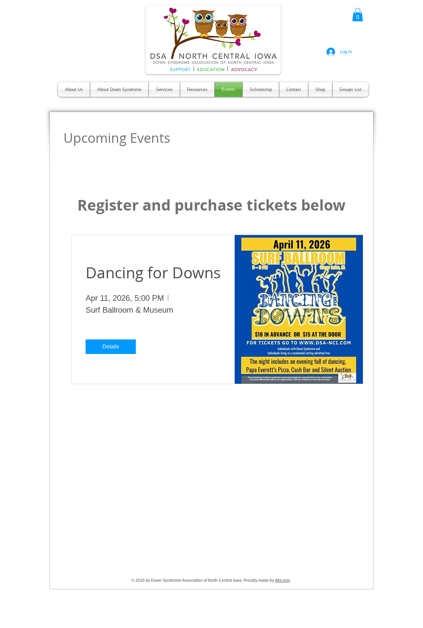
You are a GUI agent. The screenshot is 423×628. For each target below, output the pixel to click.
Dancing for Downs (153, 272)
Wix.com (282, 580)
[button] (357, 14)
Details (110, 346)
